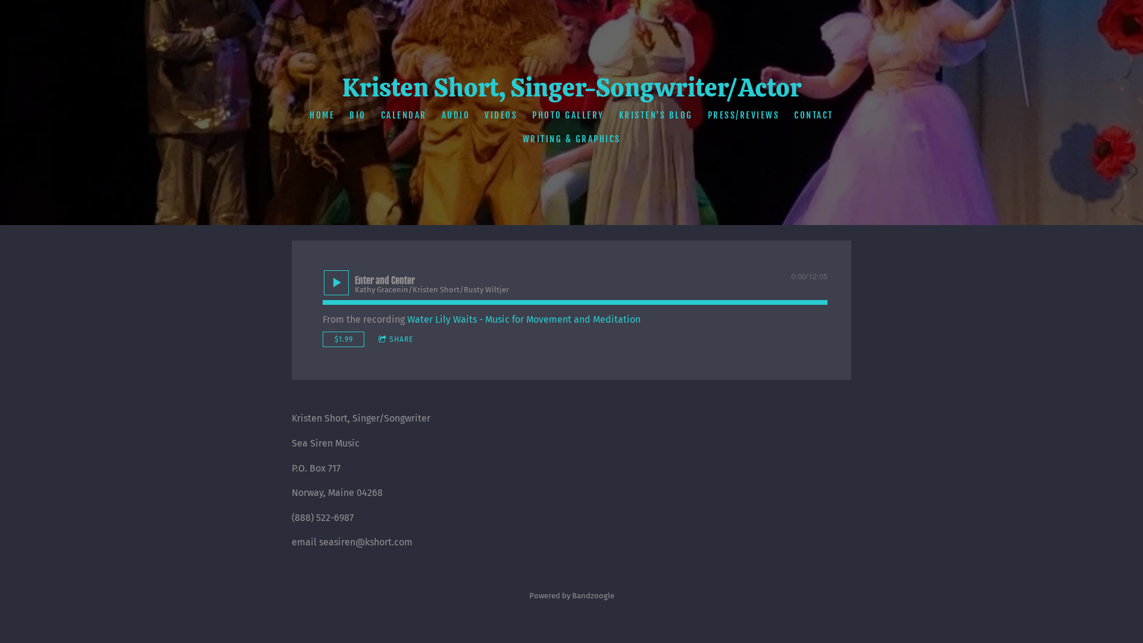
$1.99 (344, 339)
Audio (456, 115)
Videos (501, 115)
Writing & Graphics (572, 139)
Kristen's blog (656, 115)
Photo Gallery (568, 115)
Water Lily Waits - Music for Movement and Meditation (524, 319)
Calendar (404, 115)
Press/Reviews (744, 115)
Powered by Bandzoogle (571, 596)
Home (322, 115)
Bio (357, 115)
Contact (813, 115)
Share (401, 339)
